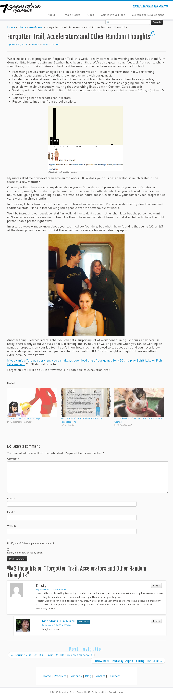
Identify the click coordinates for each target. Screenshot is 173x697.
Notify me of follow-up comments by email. (30, 543)
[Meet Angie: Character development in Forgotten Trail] (86, 402)
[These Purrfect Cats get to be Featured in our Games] (139, 402)
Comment (13, 458)
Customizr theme (115, 692)
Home (11, 27)
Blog (88, 676)
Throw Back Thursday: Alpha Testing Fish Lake (128, 661)
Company (75, 676)
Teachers (114, 676)
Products (60, 676)
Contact (99, 676)
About (51, 15)
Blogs (90, 15)
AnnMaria (36, 27)
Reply (156, 585)
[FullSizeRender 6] (86, 285)
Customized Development (148, 15)
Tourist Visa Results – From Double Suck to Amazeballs (51, 655)
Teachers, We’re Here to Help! (23, 418)
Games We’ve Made (113, 15)
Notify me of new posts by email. (25, 552)
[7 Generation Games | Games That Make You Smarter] (20, 8)
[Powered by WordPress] (89, 691)
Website (11, 526)
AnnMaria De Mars (50, 44)
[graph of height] (85, 138)
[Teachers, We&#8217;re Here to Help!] (32, 402)
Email (11, 512)
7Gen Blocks (72, 15)
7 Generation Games (66, 692)
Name (11, 498)
